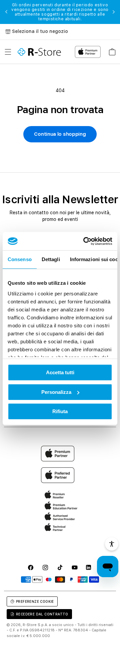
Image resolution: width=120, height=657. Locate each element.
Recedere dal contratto (42, 614)
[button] (8, 52)
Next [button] (113, 12)
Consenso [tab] (20, 259)
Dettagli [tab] (51, 259)
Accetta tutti (60, 372)
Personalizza (56, 392)
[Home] (39, 52)
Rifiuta (60, 411)
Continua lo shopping (60, 134)
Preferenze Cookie (35, 601)
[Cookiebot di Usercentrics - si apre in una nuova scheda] (84, 241)
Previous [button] (6, 12)
